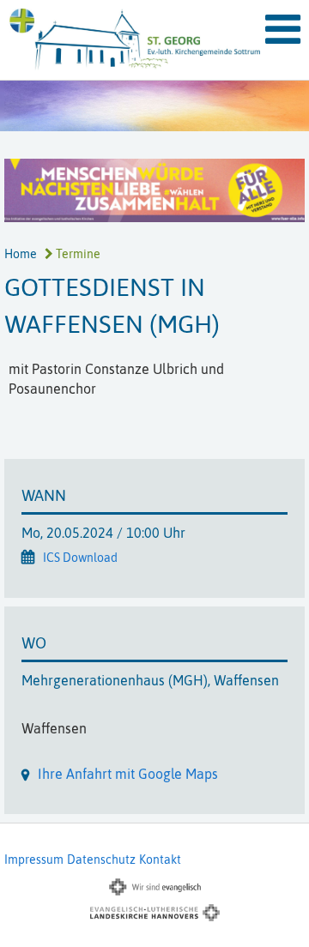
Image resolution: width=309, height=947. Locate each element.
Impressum (34, 859)
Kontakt (160, 859)
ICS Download (80, 557)
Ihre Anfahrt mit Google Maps (128, 773)
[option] (154, 105)
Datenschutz (101, 859)
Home (20, 254)
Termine (76, 254)
